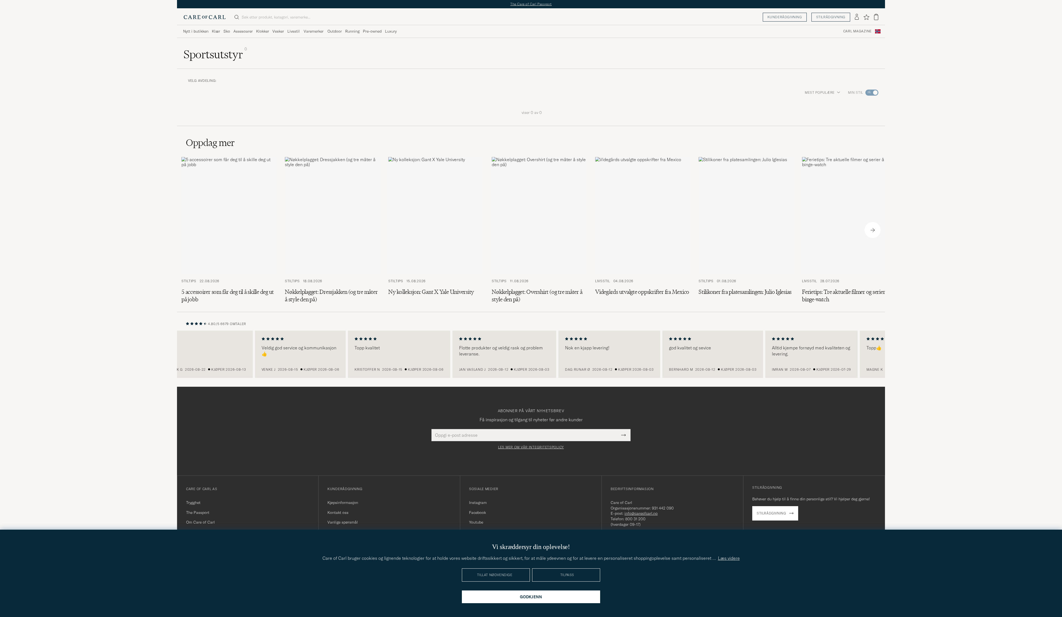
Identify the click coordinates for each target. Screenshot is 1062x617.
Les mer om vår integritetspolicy (531, 447)
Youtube (476, 522)
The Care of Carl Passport (531, 4)
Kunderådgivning (784, 17)
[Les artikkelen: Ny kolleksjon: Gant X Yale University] (435, 230)
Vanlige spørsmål (342, 522)
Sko (226, 31)
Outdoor (334, 31)
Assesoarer (243, 31)
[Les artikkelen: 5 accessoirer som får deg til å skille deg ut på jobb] (228, 230)
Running (352, 31)
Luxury (391, 31)
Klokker (262, 31)
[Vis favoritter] (866, 17)
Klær (216, 31)
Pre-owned (372, 31)
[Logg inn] (857, 17)
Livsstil (293, 31)
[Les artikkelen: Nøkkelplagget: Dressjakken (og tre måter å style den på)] (332, 230)
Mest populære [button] (820, 92)
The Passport (197, 512)
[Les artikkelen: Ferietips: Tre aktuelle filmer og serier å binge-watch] (849, 230)
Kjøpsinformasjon (342, 502)
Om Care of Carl (200, 522)
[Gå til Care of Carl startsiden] (205, 17)
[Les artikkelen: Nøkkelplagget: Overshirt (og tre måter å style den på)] (539, 230)
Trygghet (193, 502)
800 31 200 (635, 518)
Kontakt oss (337, 512)
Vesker (278, 31)
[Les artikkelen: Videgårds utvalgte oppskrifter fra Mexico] (642, 230)
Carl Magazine (857, 31)
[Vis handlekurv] (876, 17)
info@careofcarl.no (641, 513)
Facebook (477, 512)
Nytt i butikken (196, 31)
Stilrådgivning (830, 17)
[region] (531, 354)
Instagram (478, 502)
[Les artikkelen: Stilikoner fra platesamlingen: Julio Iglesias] (746, 230)
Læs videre (729, 558)
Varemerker (314, 31)
